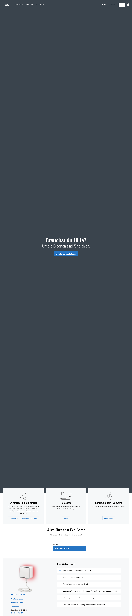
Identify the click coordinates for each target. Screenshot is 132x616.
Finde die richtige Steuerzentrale (23, 518)
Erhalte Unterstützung (66, 254)
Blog (66, 518)
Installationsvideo (17, 603)
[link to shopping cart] (128, 4)
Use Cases (15, 606)
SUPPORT (112, 5)
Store (122, 5)
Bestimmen (108, 518)
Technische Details (18, 594)
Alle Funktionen (17, 599)
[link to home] (6, 5)
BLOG (104, 5)
